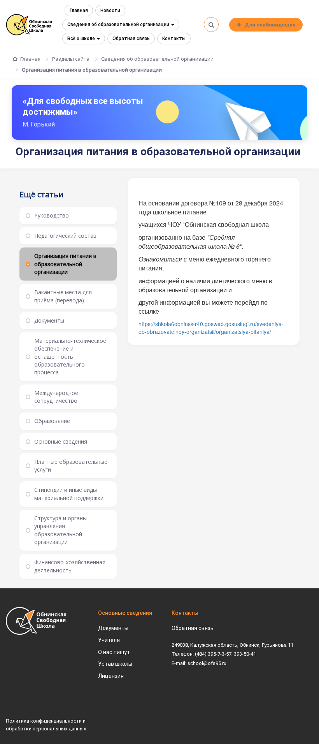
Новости (110, 10)
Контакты (174, 38)
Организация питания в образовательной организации (92, 69)
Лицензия (111, 676)
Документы (113, 628)
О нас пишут (114, 652)
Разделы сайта (70, 58)
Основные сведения (125, 613)
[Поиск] (211, 24)
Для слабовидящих (270, 25)
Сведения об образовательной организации (118, 24)
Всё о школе (81, 38)
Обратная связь (131, 38)
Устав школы (115, 664)
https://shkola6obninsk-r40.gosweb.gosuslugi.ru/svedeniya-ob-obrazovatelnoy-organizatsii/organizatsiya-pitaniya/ (211, 327)
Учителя (109, 640)
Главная (79, 10)
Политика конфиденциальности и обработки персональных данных (46, 725)
